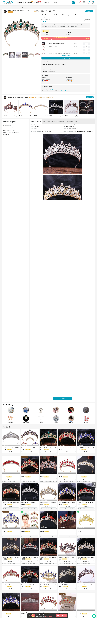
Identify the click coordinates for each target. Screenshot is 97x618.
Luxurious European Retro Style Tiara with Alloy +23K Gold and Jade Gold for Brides (48, 475)
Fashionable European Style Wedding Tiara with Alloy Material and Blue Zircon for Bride (67, 557)
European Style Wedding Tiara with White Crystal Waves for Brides (48, 447)
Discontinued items (8, 128)
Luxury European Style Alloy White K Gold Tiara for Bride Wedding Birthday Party (11, 447)
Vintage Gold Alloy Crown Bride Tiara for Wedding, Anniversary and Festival (29, 530)
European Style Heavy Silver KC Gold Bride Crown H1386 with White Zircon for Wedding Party (67, 447)
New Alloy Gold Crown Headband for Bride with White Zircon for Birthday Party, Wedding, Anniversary (11, 584)
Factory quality (37, 10)
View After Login (85, 31)
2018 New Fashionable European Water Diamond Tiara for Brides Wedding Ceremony (67, 530)
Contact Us (63, 90)
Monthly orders (44, 10)
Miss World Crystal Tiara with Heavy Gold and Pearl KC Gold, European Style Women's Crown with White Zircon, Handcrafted (11, 530)
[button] (38, 32)
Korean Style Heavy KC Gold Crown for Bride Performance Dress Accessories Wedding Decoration (29, 584)
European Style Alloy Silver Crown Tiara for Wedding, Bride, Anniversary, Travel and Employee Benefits (29, 612)
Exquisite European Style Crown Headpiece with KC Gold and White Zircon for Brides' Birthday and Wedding (48, 502)
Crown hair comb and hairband (11, 132)
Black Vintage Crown (9, 130)
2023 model (6, 134)
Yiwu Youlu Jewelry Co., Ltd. (27, 536)
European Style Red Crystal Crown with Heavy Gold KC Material (48, 584)
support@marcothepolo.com (55, 89)
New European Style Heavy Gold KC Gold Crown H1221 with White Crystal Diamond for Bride (67, 475)
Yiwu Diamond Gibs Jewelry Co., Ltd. (10, 453)
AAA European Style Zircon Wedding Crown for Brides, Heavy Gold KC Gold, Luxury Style (48, 530)
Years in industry (52, 10)
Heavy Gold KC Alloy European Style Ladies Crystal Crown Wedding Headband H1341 (67, 502)
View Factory (89, 11)
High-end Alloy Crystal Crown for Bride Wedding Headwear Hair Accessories (85, 530)
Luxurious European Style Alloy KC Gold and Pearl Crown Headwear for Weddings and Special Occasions (67, 612)
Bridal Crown (7, 125)
